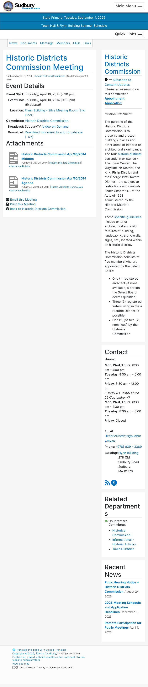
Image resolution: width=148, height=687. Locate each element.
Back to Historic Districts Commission (38, 209)
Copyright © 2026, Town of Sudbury (34, 653)
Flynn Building (128, 453)
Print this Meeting (23, 204)
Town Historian (123, 549)
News (13, 43)
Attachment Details (19, 166)
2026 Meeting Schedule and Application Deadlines (123, 607)
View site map (20, 663)
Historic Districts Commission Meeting (44, 62)
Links (87, 43)
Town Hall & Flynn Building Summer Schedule (74, 25)
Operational (122, 670)
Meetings (46, 43)
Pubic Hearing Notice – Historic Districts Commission (122, 586)
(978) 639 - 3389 (129, 447)
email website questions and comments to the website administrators (48, 658)
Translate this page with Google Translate (39, 649)
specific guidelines (127, 217)
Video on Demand (55, 126)
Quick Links (126, 34)
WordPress (115, 649)
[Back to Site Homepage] (21, 6)
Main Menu (126, 6)
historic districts (129, 154)
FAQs (76, 43)
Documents (28, 43)
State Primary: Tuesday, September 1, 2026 (74, 17)
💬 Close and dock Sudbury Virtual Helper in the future (44, 667)
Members (63, 43)
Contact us (18, 657)
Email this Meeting (23, 199)
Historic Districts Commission (49, 76)
